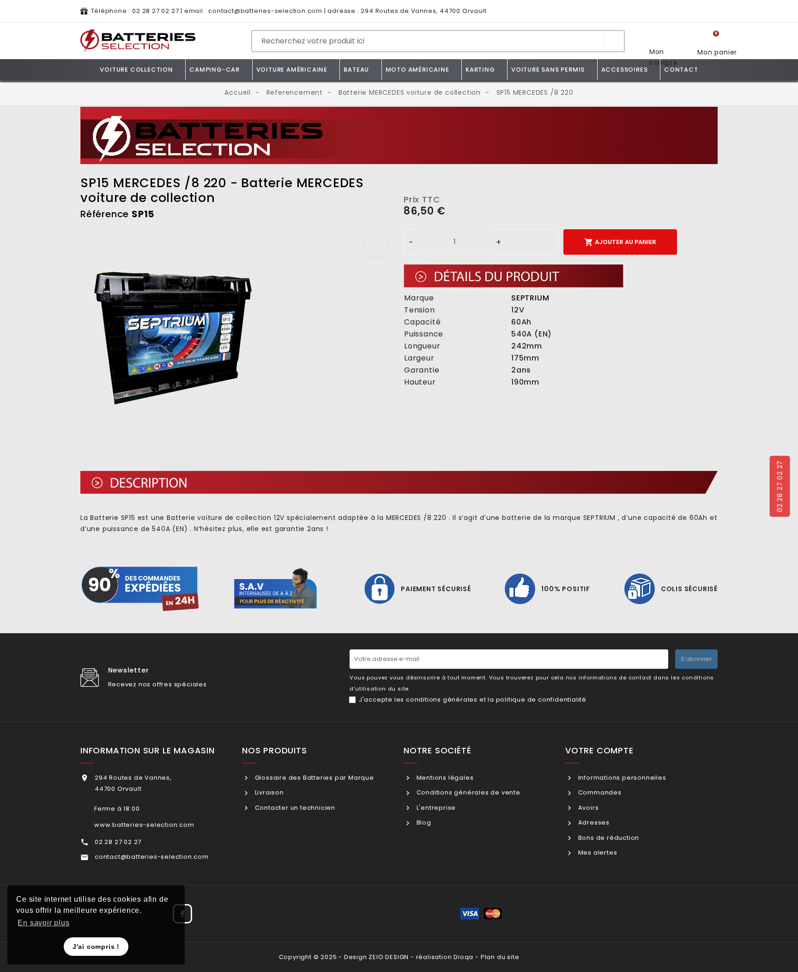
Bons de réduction (607, 837)
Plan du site (500, 957)
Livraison (268, 792)
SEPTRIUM (530, 298)
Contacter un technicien (294, 807)
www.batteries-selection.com (144, 824)
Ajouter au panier (620, 242)
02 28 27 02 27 (155, 10)
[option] (237, 331)
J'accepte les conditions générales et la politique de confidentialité (472, 699)
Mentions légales (444, 777)
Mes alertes (596, 852)
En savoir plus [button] (43, 923)
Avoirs (587, 807)
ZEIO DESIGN (389, 957)
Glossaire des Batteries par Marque (313, 777)
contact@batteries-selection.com (265, 10)
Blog (423, 822)
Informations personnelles (621, 777)
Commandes (599, 792)
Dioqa (463, 957)
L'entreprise (435, 807)
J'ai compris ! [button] (96, 946)
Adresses (593, 822)
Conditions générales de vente (467, 792)
